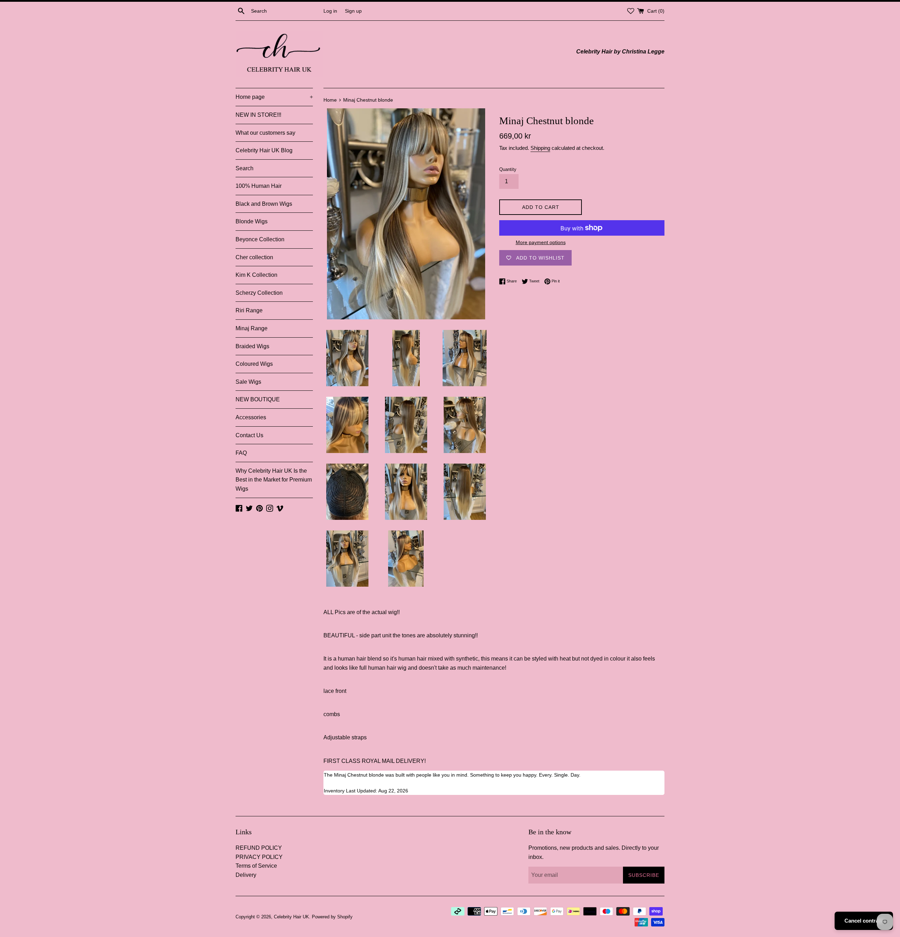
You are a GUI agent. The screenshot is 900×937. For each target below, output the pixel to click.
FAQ (241, 453)
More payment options (541, 242)
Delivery (246, 875)
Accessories (251, 417)
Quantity (507, 169)
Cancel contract (863, 921)
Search (244, 168)
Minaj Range (252, 328)
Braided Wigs (252, 346)
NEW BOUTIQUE (258, 399)
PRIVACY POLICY (259, 857)
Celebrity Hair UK (291, 916)
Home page (274, 97)
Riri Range (249, 310)
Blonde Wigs (252, 221)
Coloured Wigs (254, 364)
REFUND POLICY (259, 848)
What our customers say (265, 133)
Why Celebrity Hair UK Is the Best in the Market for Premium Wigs (274, 480)
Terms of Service (256, 866)
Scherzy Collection (259, 293)
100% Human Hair (259, 186)
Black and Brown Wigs (264, 204)
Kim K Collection (256, 275)
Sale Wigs (248, 382)
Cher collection (254, 257)
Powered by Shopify (332, 916)
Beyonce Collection (260, 239)
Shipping (540, 148)
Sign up (353, 11)
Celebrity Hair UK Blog (264, 150)
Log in (330, 11)
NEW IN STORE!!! (258, 115)
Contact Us (249, 435)
